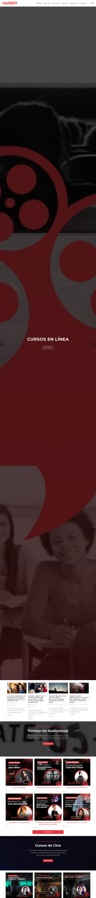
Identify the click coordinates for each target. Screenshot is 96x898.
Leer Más (9, 715)
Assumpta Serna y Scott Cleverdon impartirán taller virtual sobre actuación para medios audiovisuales (36, 699)
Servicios (74, 3)
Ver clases (48, 347)
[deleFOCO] (9, 3)
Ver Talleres (48, 743)
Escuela (66, 3)
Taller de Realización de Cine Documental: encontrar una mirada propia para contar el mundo (57, 699)
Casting (48, 3)
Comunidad (57, 3)
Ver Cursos (48, 860)
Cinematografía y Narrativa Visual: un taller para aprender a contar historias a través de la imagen (79, 699)
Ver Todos (48, 832)
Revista (40, 3)
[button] (1, 343)
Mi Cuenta (83, 3)
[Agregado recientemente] (93, 3)
